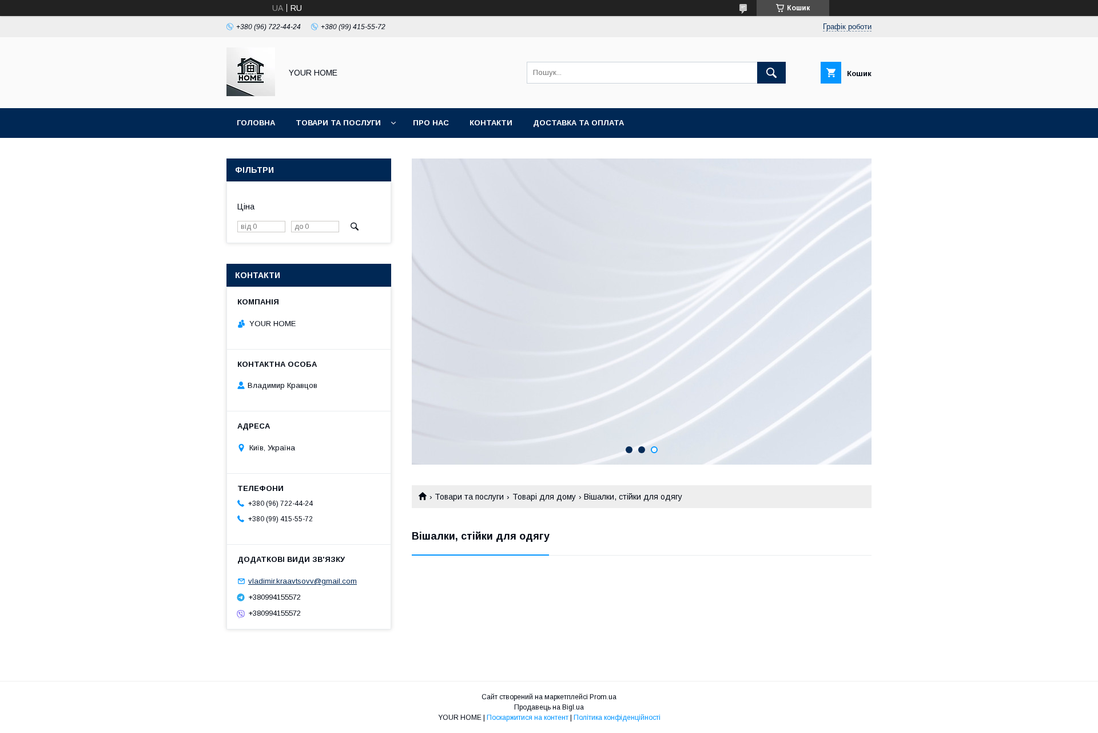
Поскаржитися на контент (527, 718)
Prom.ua (603, 697)
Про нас (431, 122)
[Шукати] (771, 73)
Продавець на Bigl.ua (549, 707)
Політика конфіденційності (617, 718)
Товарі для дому (544, 496)
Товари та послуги (338, 122)
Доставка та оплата (578, 122)
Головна (256, 122)
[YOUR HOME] (250, 93)
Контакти (491, 122)
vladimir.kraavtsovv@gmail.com (302, 581)
